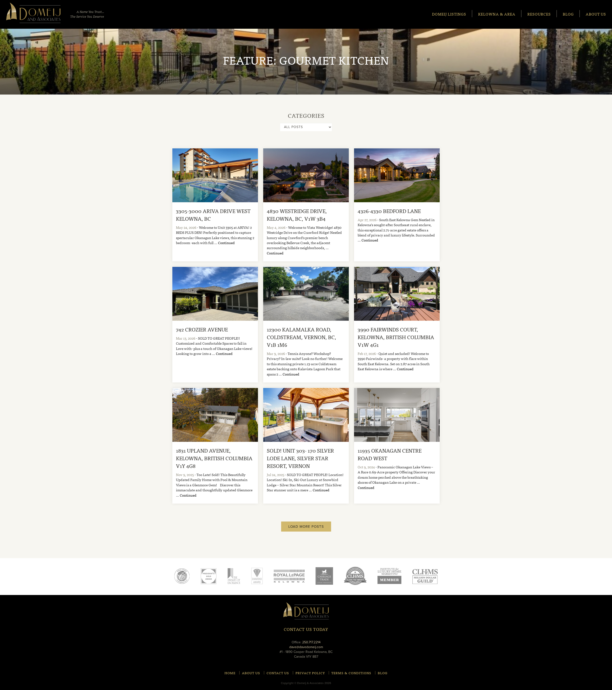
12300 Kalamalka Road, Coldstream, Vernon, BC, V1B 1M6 (301, 337)
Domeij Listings (449, 14)
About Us (596, 14)
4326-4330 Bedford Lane (389, 211)
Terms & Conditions (351, 672)
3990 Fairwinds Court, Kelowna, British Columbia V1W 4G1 (396, 337)
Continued (226, 243)
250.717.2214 (311, 642)
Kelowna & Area (496, 14)
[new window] (289, 576)
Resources (539, 14)
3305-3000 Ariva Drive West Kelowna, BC (213, 215)
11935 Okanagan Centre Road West (389, 454)
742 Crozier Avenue (202, 329)
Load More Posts (306, 526)
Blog (568, 14)
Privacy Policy (310, 672)
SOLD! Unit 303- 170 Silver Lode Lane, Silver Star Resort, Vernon (300, 458)
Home (229, 672)
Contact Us (278, 672)
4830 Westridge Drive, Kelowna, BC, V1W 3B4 (297, 215)
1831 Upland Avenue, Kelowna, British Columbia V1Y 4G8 (214, 458)
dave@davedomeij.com (306, 647)
